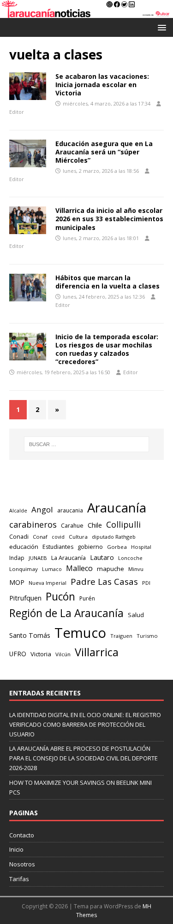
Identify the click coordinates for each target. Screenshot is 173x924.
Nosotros (22, 864)
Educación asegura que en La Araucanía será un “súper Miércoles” (104, 152)
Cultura (78, 536)
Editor (16, 111)
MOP (16, 582)
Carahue (72, 526)
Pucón (60, 596)
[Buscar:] (86, 444)
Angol (42, 509)
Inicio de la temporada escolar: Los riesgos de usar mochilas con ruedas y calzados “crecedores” (106, 349)
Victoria (40, 654)
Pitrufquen (25, 598)
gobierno (90, 546)
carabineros (33, 524)
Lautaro (102, 557)
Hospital (141, 546)
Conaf (40, 536)
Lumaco (52, 568)
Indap (16, 558)
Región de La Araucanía (66, 613)
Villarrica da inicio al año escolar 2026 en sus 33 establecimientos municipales (109, 218)
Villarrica (97, 652)
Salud (136, 615)
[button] (160, 27)
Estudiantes (57, 547)
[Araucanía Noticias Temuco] (86, 12)
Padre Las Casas (104, 582)
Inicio (16, 849)
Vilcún (63, 654)
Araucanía (116, 507)
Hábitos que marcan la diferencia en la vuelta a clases (107, 281)
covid (58, 537)
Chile (95, 525)
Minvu (135, 568)
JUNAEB (38, 557)
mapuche (110, 569)
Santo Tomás (29, 635)
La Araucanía (68, 558)
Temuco (80, 633)
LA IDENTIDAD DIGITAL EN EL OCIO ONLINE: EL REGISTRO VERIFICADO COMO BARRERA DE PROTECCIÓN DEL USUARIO (85, 724)
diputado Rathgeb (114, 536)
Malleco (79, 568)
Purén (87, 598)
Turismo (147, 635)
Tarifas (19, 879)
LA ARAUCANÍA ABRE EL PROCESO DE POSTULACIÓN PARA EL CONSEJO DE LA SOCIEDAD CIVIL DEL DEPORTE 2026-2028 (83, 758)
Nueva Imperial (47, 582)
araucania (70, 510)
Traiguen (121, 635)
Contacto (21, 835)
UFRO (17, 653)
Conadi (19, 536)
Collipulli (123, 524)
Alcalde (18, 510)
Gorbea (117, 546)
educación (23, 546)
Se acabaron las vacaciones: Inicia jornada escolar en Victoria (102, 84)
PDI (146, 582)
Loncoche (130, 557)
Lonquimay (23, 568)
